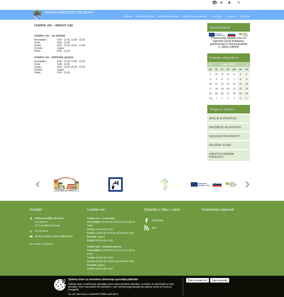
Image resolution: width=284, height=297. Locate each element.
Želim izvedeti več (197, 280)
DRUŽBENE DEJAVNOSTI (225, 127)
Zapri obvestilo (219, 280)
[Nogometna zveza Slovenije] (164, 184)
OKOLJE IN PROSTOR (222, 118)
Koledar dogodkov (224, 57)
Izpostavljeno (220, 27)
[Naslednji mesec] (246, 64)
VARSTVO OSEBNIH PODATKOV (221, 155)
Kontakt (36, 209)
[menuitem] (127, 17)
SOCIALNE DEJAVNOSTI (224, 136)
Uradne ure (96, 209)
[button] (238, 2)
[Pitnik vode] (115, 184)
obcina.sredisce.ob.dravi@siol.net (54, 236)
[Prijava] (229, 2)
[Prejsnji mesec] (210, 64)
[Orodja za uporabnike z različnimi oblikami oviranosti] (214, 3)
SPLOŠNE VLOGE (220, 145)
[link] (190, 25)
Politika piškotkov (109, 294)
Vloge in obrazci (222, 109)
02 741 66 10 (41, 231)
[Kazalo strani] (221, 2)
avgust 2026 (228, 64)
